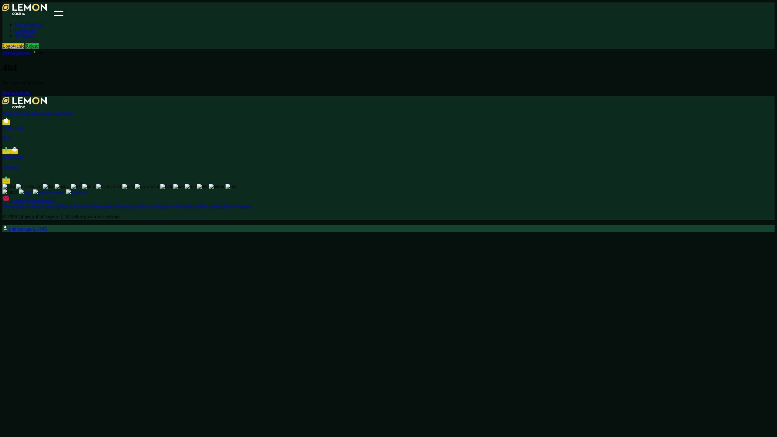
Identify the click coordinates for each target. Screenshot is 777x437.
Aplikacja (24, 35)
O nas (229, 205)
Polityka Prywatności (94, 205)
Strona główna (28, 24)
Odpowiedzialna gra (135, 205)
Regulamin (166, 205)
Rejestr (32, 46)
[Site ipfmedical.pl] (27, 14)
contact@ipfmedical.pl (32, 200)
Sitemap (244, 205)
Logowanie (25, 30)
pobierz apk (28, 229)
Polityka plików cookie (200, 205)
